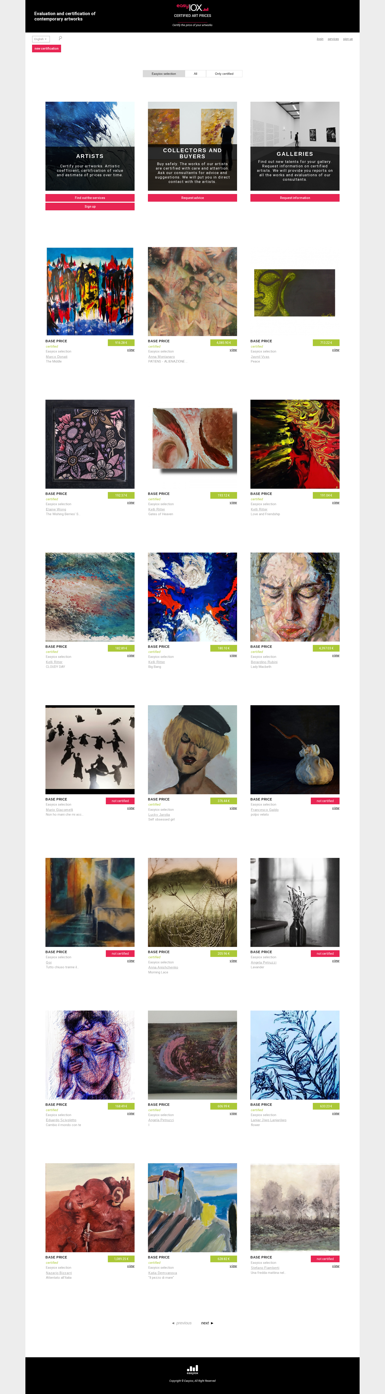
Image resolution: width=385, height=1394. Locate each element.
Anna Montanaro (161, 357)
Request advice (192, 198)
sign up (348, 39)
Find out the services (90, 198)
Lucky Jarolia (159, 815)
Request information (295, 198)
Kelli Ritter (156, 509)
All (195, 73)
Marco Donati (57, 357)
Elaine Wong (56, 509)
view (131, 350)
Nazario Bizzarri (59, 1273)
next (205, 1323)
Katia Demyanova (162, 1273)
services (333, 39)
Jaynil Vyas (260, 357)
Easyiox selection (164, 73)
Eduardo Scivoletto (61, 1120)
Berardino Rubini (264, 662)
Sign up (90, 206)
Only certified (224, 73)
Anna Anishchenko (163, 967)
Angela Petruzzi (161, 1120)
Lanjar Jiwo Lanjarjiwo (269, 1120)
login (320, 39)
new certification (47, 48)
